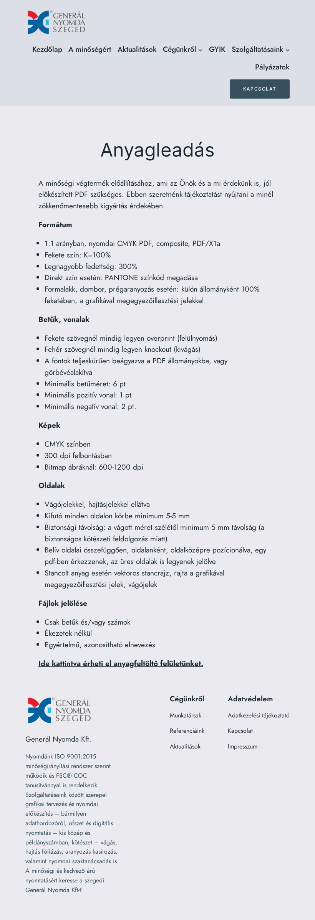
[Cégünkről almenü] (200, 49)
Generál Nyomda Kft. (58, 739)
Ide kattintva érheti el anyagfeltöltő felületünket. (120, 663)
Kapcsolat (259, 89)
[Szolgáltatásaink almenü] (287, 49)
